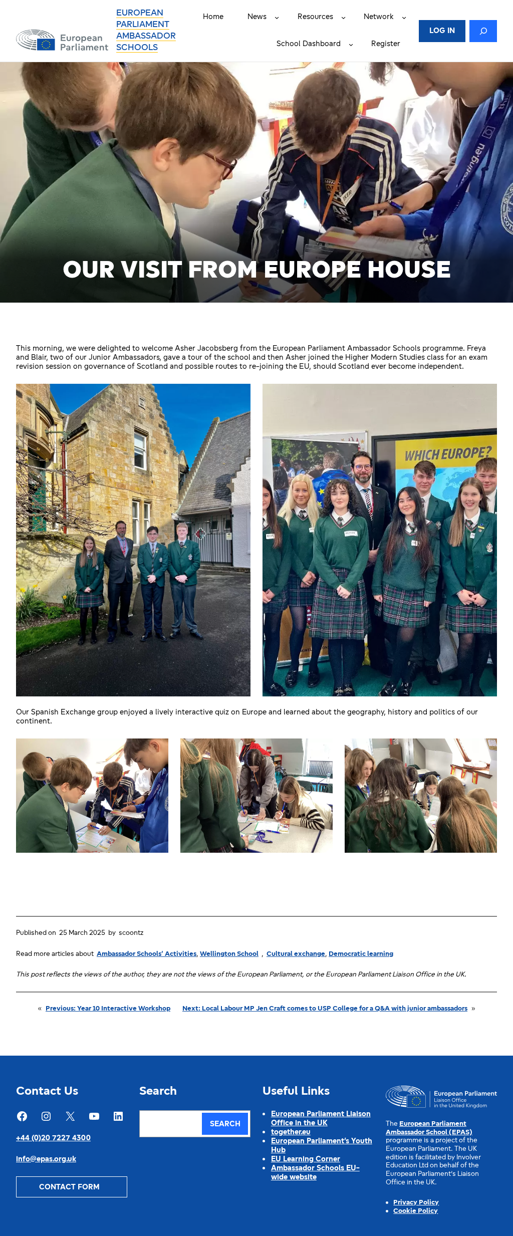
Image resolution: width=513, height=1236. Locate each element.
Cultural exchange (296, 954)
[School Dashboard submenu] (351, 44)
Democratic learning (361, 954)
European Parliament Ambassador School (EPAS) (429, 1128)
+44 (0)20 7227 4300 (53, 1138)
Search (225, 1124)
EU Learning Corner (305, 1159)
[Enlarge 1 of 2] (237, 397)
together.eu (291, 1132)
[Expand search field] (483, 31)
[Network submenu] (404, 17)
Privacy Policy (416, 1202)
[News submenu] (277, 17)
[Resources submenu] (343, 17)
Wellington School (229, 954)
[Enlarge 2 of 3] (320, 752)
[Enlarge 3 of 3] (484, 752)
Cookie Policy (415, 1211)
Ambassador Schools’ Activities (146, 954)
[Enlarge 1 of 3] (155, 752)
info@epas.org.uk (46, 1159)
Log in (442, 31)
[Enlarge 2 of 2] (484, 397)
